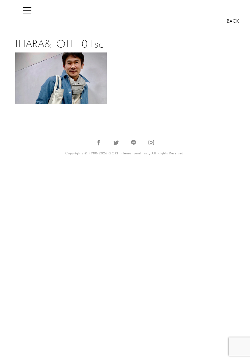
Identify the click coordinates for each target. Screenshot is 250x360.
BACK (233, 21)
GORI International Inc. (208, 10)
